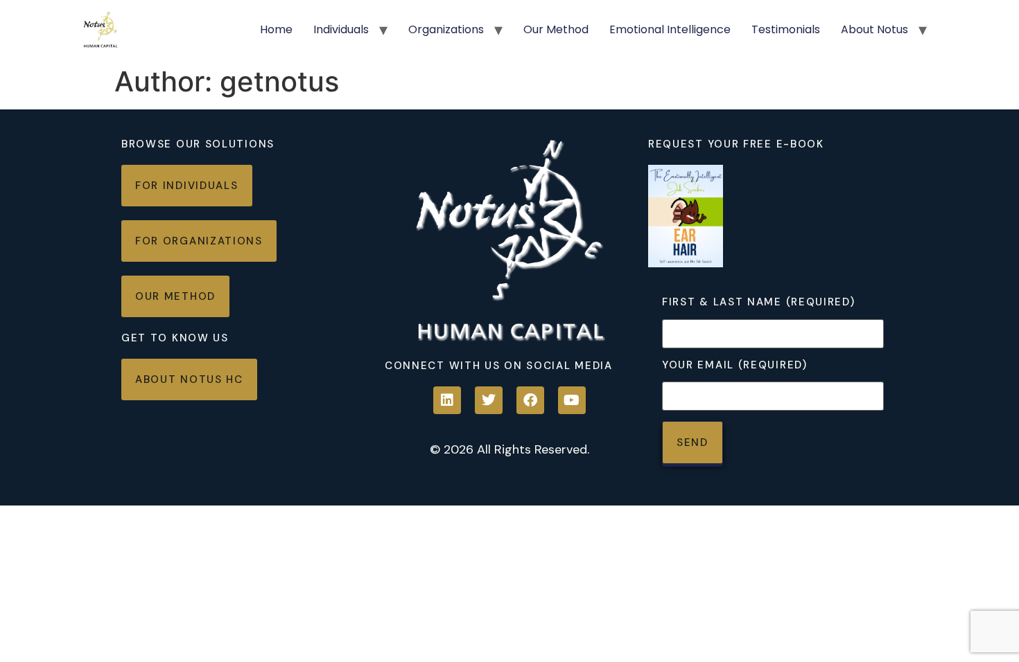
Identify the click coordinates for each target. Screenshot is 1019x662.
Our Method (556, 29)
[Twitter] (489, 400)
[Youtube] (572, 400)
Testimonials (785, 29)
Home (276, 29)
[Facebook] (530, 400)
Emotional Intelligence (670, 29)
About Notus (874, 29)
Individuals (341, 29)
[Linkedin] (447, 400)
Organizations (446, 29)
